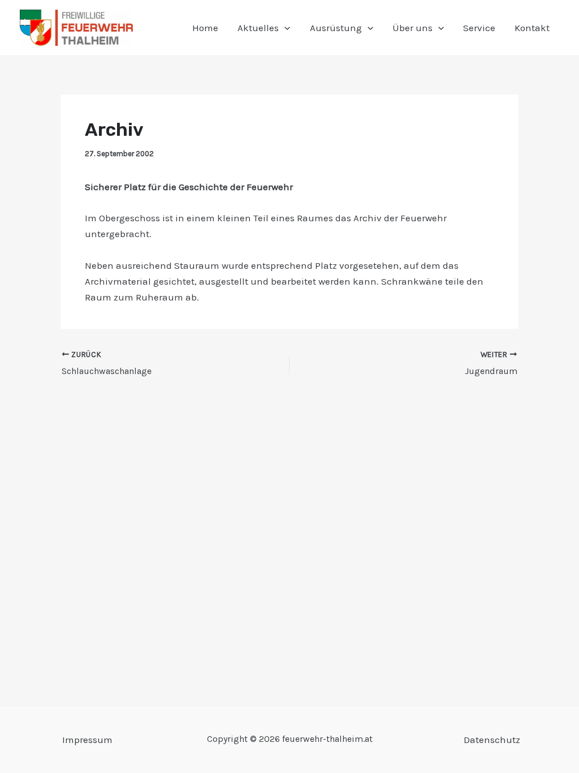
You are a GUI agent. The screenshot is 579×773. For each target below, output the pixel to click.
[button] (284, 27)
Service (479, 27)
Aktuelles (258, 27)
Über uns (412, 27)
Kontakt (532, 27)
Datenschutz (492, 739)
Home (205, 27)
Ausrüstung (336, 27)
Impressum (87, 739)
